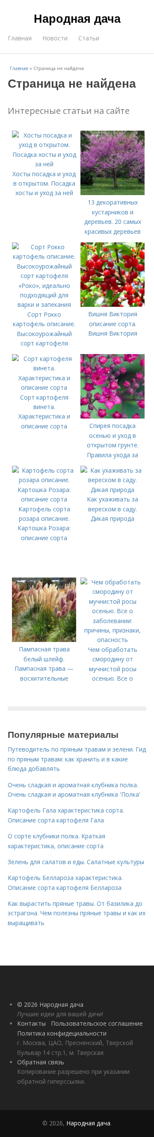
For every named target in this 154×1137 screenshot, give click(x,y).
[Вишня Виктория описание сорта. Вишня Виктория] (112, 304)
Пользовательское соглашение (97, 1023)
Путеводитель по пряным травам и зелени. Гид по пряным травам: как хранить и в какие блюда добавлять (77, 759)
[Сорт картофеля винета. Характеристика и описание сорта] (44, 387)
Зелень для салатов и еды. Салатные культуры (76, 862)
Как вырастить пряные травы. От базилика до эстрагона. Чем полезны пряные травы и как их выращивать (76, 913)
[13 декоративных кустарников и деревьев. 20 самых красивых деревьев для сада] (112, 193)
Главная (20, 38)
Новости (55, 38)
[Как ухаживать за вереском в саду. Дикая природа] (112, 490)
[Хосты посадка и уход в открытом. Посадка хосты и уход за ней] (44, 164)
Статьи (88, 38)
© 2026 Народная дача (50, 1004)
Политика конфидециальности (62, 1033)
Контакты (31, 1023)
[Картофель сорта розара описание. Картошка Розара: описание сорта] (44, 499)
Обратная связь (40, 1062)
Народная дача (77, 18)
